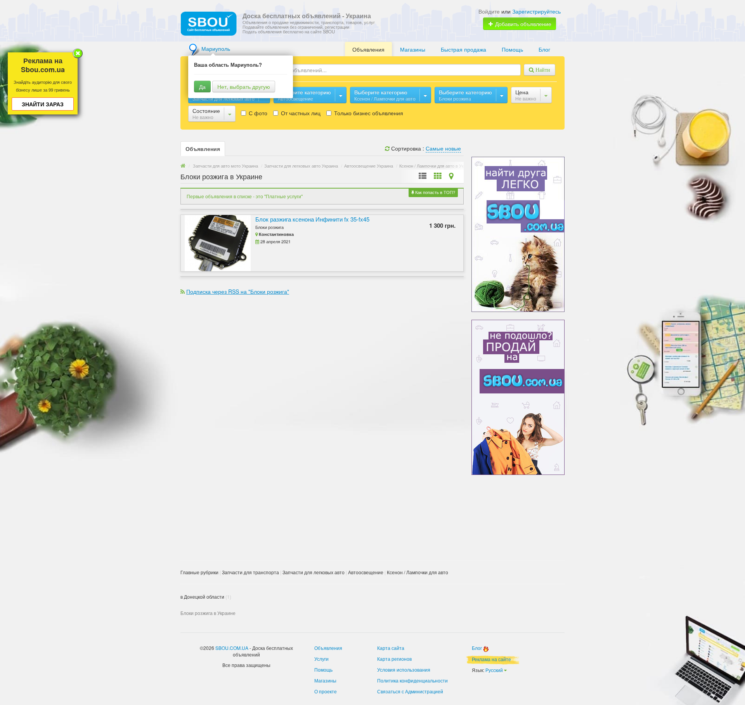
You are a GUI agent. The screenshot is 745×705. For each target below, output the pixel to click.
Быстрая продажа (463, 49)
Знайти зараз (43, 104)
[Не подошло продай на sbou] (518, 396)
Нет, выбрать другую (243, 86)
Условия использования (403, 669)
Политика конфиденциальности (412, 680)
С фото (257, 113)
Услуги (321, 658)
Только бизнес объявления (368, 113)
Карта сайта (390, 647)
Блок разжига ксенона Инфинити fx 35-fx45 (312, 219)
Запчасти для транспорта (250, 572)
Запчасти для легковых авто (313, 572)
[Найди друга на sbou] (518, 233)
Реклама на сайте (491, 659)
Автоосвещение (365, 572)
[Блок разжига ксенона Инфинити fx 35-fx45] (216, 243)
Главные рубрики (199, 572)
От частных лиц (300, 113)
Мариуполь (215, 48)
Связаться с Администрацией (410, 691)
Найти (542, 70)
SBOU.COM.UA (231, 647)
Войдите (489, 11)
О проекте (325, 691)
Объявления (368, 49)
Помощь (512, 49)
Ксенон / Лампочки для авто (417, 572)
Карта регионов (394, 658)
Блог (544, 49)
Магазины (412, 49)
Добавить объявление (522, 24)
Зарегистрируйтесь (536, 11)
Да (202, 86)
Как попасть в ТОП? (434, 192)
